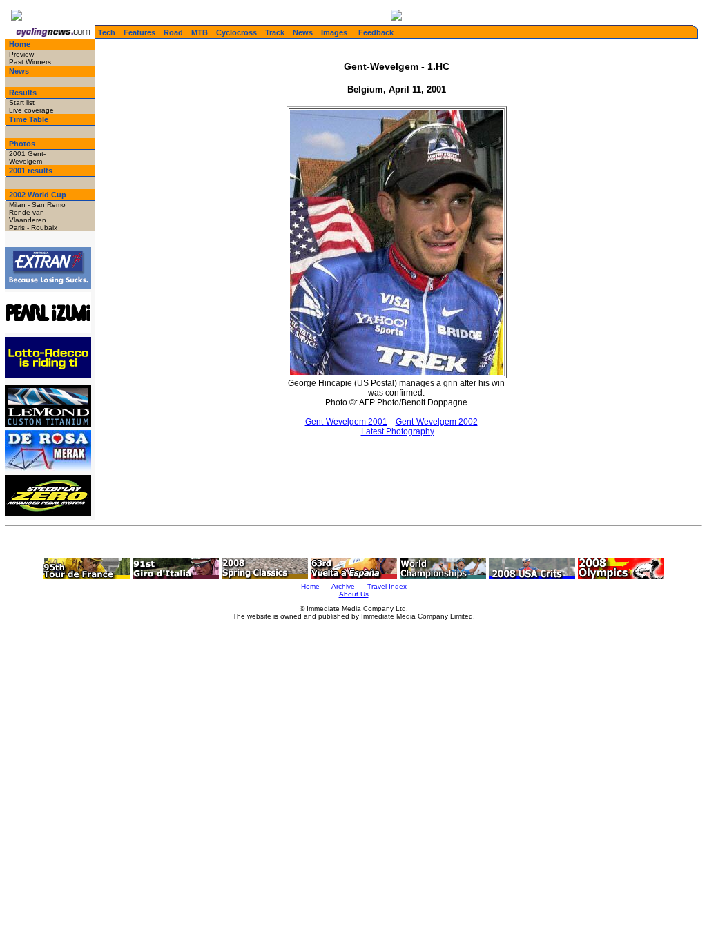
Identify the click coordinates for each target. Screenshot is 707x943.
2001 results (30, 170)
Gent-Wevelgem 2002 (437, 422)
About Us (354, 594)
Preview (21, 54)
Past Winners (30, 62)
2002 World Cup (37, 195)
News (303, 32)
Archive (343, 586)
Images (334, 32)
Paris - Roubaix (33, 227)
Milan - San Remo (37, 204)
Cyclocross (236, 32)
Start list (22, 102)
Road (173, 32)
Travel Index (387, 586)
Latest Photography (397, 431)
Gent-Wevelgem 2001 (346, 422)
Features (139, 32)
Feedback (376, 32)
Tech (106, 32)
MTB (199, 32)
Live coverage (31, 110)
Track (274, 32)
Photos (22, 143)
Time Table (28, 119)
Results (23, 92)
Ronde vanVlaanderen (27, 216)
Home (19, 44)
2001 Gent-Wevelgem (27, 157)
